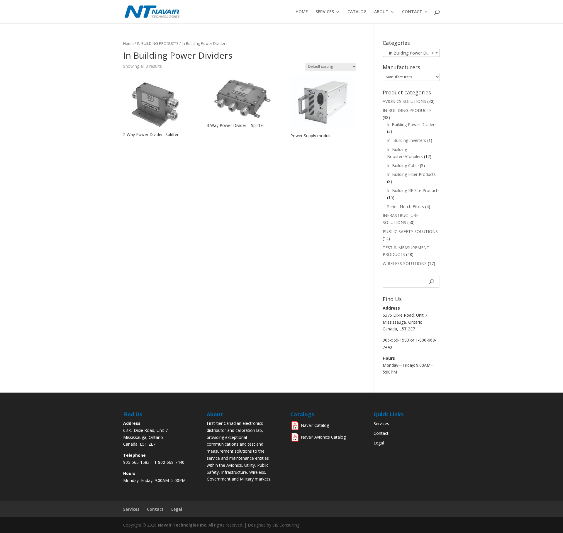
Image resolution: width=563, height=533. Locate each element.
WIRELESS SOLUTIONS (405, 263)
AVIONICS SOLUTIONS (404, 101)
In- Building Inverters (406, 140)
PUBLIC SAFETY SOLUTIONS (410, 231)
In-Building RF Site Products (413, 190)
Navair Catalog (315, 425)
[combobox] (411, 53)
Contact (412, 12)
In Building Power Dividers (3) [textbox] (412, 53)
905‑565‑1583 (136, 462)
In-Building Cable (403, 165)
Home (302, 12)
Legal (379, 443)
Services (325, 12)
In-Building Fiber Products (411, 174)
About (381, 12)
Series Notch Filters (405, 206)
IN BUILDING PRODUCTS (158, 43)
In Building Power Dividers (412, 124)
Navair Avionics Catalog (323, 437)
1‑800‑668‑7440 (169, 462)
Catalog (357, 12)
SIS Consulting (285, 525)
